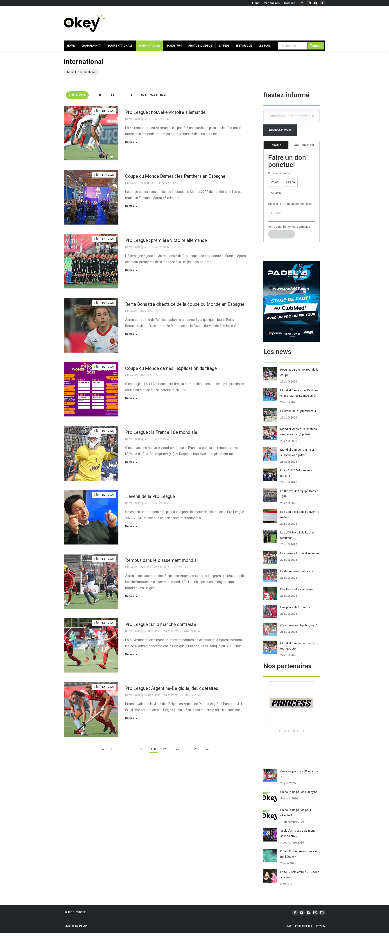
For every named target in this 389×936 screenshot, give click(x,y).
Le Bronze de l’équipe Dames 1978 (299, 493)
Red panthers (147, 182)
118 (130, 749)
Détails (129, 142)
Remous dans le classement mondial (161, 560)
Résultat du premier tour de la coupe (299, 372)
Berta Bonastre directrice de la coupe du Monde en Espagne (184, 304)
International (154, 95)
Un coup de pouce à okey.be (298, 792)
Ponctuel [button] (275, 145)
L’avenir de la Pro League (150, 496)
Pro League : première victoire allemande (166, 240)
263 (196, 749)
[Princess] (291, 725)
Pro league (140, 119)
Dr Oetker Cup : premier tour (298, 411)
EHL (114, 95)
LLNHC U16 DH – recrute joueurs (296, 473)
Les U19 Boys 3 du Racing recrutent (297, 535)
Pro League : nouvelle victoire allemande (165, 112)
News (128, 119)
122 (176, 749)
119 (141, 749)
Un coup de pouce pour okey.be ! (295, 812)
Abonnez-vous (280, 130)
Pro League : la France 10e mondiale (161, 432)
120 (153, 749)
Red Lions (145, 567)
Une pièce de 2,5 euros (295, 607)
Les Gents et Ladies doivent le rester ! (299, 514)
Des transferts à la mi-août (297, 589)
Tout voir (77, 95)
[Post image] (270, 373)
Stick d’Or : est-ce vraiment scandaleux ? (297, 833)
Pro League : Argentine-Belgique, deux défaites (171, 688)
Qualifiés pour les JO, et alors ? (299, 774)
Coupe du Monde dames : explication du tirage (171, 368)
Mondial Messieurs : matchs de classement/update (298, 431)
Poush (83, 925)
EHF (98, 95)
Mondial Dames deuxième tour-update (297, 645)
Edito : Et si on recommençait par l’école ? (299, 854)
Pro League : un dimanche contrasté (160, 624)
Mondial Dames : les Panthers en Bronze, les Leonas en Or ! (299, 393)
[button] (280, 731)
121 (165, 749)
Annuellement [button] (304, 145)
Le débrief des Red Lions (296, 571)
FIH (129, 95)
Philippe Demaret (75, 912)
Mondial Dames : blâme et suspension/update (297, 452)
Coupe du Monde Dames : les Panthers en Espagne (175, 176)
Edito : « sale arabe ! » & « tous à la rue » (299, 874)
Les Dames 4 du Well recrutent (300, 553)
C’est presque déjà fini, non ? (299, 625)
